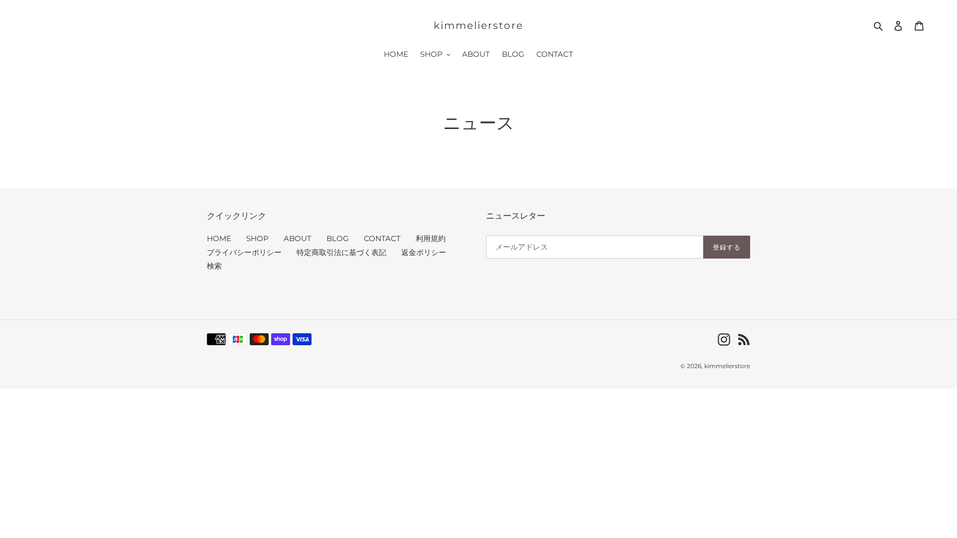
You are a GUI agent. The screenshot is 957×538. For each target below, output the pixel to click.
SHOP (257, 238)
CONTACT (382, 238)
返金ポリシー (423, 252)
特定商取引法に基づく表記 (341, 252)
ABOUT (298, 238)
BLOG (337, 238)
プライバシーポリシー (244, 252)
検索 (214, 265)
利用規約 (431, 238)
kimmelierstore (478, 25)
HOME (219, 238)
